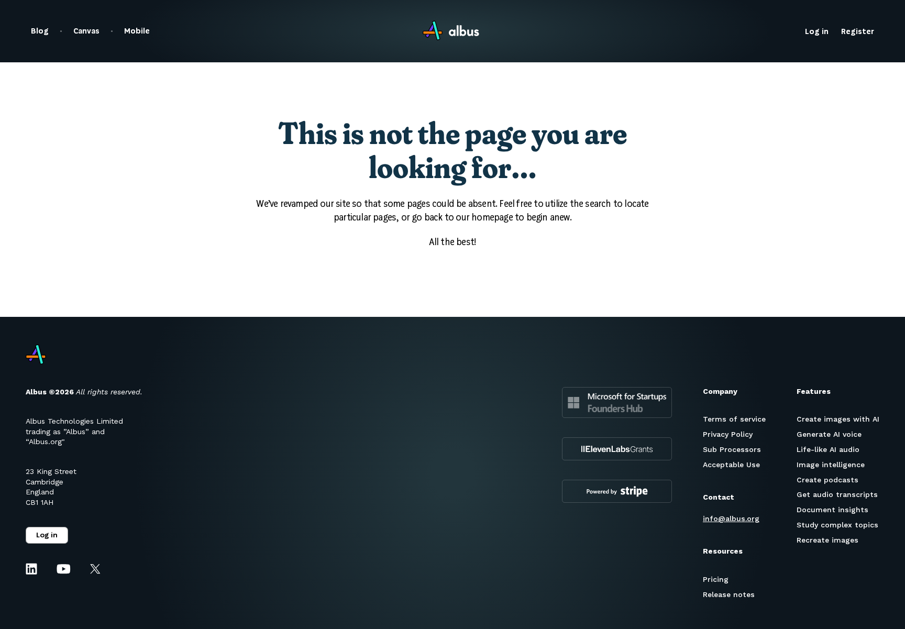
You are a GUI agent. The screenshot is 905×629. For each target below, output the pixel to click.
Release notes (729, 594)
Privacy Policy (728, 434)
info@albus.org (731, 518)
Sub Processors (732, 449)
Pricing (716, 579)
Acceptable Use (731, 464)
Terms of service (734, 419)
